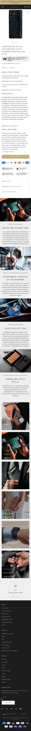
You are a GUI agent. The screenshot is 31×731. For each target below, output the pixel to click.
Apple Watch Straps (7, 619)
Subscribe (8, 702)
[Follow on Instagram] (11, 709)
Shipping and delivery (7, 633)
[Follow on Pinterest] (16, 709)
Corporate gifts (6, 648)
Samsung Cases (6, 616)
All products (5, 608)
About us (4, 659)
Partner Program (6, 671)
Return (3, 636)
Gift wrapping (5, 645)
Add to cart (15, 156)
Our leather (5, 662)
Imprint (4, 668)
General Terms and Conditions (10, 651)
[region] (15, 589)
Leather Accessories (7, 622)
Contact (4, 665)
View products (7, 428)
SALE (3, 625)
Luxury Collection (6, 611)
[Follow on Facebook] (2, 709)
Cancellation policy (7, 642)
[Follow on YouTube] (20, 709)
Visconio (16, 719)
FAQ (3, 639)
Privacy (4, 676)
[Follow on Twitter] (7, 709)
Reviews (4, 682)
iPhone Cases (5, 614)
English (23, 714)
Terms (3, 673)
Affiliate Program (6, 679)
